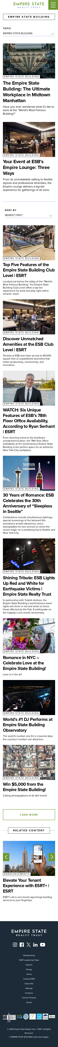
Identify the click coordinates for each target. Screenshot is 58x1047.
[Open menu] (53, 5)
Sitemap (29, 988)
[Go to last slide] (6, 857)
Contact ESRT (29, 978)
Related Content (29, 830)
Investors (29, 993)
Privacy (29, 969)
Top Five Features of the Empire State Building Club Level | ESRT (29, 270)
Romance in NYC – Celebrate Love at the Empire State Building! (24, 663)
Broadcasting (29, 955)
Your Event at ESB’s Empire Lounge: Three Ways (26, 167)
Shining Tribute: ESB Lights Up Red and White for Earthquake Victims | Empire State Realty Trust (29, 586)
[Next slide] (52, 857)
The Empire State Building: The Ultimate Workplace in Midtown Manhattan (26, 91)
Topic (7, 28)
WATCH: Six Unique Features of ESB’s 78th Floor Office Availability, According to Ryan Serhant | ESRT (29, 420)
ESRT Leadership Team (29, 960)
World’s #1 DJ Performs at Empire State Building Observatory (27, 725)
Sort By (11, 210)
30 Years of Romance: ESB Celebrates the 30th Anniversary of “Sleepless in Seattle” (28, 503)
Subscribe (29, 983)
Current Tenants (29, 997)
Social (29, 1002)
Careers (29, 964)
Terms (29, 974)
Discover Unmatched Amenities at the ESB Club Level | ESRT (28, 344)
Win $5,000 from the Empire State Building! (24, 787)
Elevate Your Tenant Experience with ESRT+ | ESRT (26, 886)
